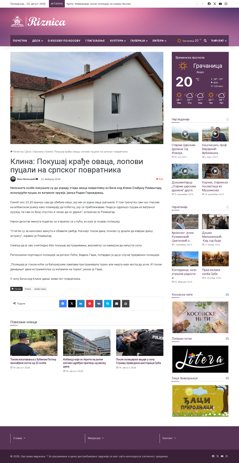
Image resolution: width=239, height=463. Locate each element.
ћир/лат (217, 40)
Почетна (20, 40)
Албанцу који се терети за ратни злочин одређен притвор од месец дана (84, 363)
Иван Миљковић (26, 179)
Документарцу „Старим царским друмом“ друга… (184, 186)
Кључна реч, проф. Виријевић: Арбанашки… (214, 149)
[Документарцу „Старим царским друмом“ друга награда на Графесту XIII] (185, 171)
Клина (28, 289)
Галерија (138, 40)
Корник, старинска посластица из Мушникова (215, 186)
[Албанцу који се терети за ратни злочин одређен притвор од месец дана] (86, 342)
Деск (36, 40)
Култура (116, 40)
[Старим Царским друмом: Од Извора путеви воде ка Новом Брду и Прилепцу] (185, 133)
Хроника (38, 151)
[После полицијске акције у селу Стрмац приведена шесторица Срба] (139, 342)
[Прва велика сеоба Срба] (215, 258)
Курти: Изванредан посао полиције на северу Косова (99, 3)
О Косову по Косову (64, 40)
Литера (158, 40)
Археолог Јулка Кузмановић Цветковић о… (183, 236)
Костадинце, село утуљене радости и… (184, 274)
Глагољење (95, 40)
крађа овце (40, 289)
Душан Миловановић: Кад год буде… (212, 236)
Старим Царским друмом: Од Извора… (183, 149)
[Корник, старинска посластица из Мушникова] (215, 171)
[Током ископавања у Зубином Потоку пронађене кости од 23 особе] (34, 342)
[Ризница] (38, 21)
